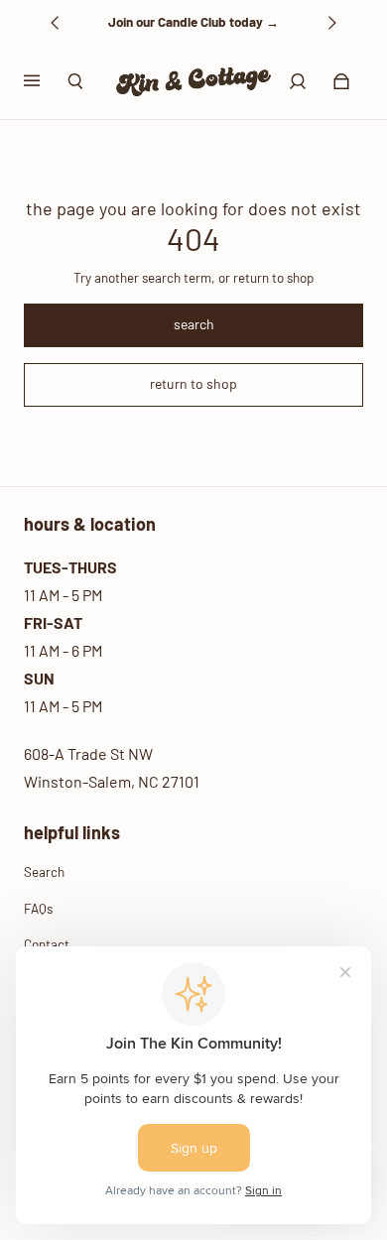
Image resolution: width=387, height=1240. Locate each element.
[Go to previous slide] (55, 23)
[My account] (298, 81)
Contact (46, 944)
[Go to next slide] (331, 23)
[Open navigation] (45, 81)
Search (44, 872)
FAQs (38, 909)
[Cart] (341, 81)
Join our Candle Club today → (193, 22)
